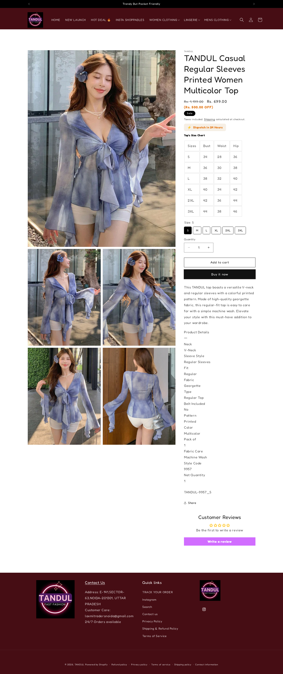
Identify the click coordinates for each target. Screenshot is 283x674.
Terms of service (160, 664)
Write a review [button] (220, 541)
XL (216, 229)
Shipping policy (182, 664)
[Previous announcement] (29, 4)
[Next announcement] (254, 4)
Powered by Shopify (96, 664)
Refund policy (119, 664)
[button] (164, 20)
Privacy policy (139, 664)
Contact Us (95, 582)
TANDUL (79, 664)
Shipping (209, 119)
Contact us (150, 614)
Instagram (149, 599)
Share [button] (192, 502)
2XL (228, 229)
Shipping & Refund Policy (160, 628)
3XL (240, 229)
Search (147, 606)
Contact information (206, 664)
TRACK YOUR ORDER (157, 592)
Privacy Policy (152, 621)
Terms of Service (154, 636)
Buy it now (219, 274)
